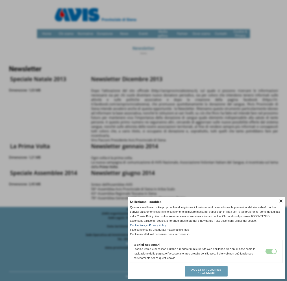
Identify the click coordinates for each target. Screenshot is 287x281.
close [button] (281, 201)
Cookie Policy (138, 225)
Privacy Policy (157, 225)
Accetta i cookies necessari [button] (206, 271)
